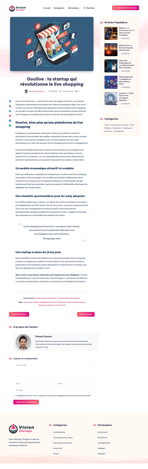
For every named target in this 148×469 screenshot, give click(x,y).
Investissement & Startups (45, 298)
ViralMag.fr (101, 448)
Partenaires (73, 8)
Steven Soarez (43, 336)
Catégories (59, 8)
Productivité (116, 128)
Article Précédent (19, 314)
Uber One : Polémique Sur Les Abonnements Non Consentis (126, 64)
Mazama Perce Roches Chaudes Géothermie (126, 47)
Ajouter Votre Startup (127, 8)
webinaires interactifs (56, 305)
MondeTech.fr (103, 438)
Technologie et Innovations (69, 298)
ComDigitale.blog (104, 443)
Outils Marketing (59, 432)
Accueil (46, 8)
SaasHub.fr (102, 454)
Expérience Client (64, 302)
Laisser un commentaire (26, 402)
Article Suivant (85, 314)
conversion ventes (31, 302)
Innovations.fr (103, 432)
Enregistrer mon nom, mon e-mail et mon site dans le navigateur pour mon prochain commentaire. (54, 396)
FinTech (107, 125)
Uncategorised (119, 131)
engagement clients (47, 302)
